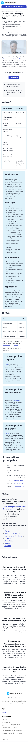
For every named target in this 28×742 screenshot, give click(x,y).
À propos (4, 719)
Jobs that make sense (13, 533)
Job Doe (6, 433)
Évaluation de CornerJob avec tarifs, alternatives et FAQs (14, 569)
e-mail (16, 345)
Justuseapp (10, 291)
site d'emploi (16, 59)
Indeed (7, 528)
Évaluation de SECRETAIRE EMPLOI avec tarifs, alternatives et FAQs (14, 595)
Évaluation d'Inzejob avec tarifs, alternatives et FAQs (14, 619)
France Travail (17, 400)
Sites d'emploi (18, 11)
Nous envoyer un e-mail (9, 727)
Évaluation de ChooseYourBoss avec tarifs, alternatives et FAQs (14, 643)
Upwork (7, 546)
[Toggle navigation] (26, 2)
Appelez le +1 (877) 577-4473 (10, 725)
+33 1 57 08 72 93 (18, 483)
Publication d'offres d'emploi (14, 6)
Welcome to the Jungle (13, 536)
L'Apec (6, 364)
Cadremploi (4, 59)
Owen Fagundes (8, 32)
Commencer (14, 77)
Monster (7, 531)
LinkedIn (7, 538)
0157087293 (6, 345)
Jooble (7, 543)
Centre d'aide (5, 722)
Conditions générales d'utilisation (12, 733)
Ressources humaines (7, 11)
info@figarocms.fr (19, 480)
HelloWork (8, 541)
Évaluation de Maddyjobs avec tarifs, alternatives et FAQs (14, 669)
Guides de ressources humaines (11, 730)
